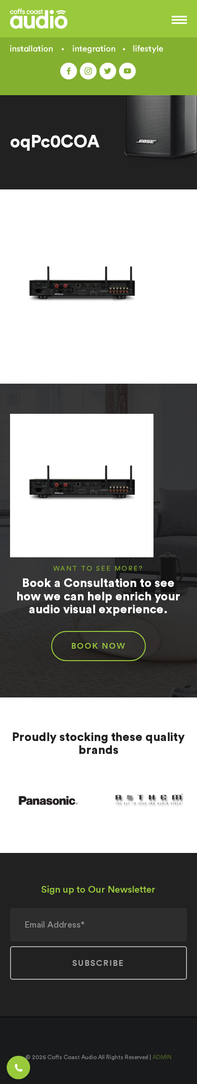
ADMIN (162, 1057)
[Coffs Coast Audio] (53, 18)
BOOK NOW (98, 646)
